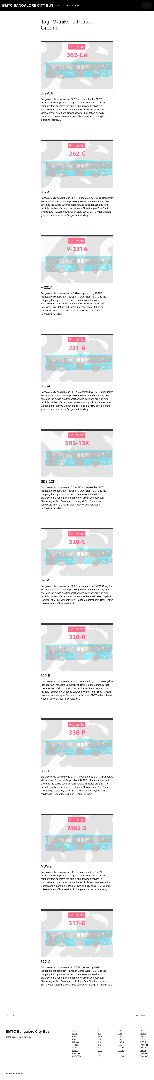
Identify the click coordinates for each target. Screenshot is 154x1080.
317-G (46, 962)
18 (99, 1053)
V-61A (143, 1050)
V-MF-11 (144, 1045)
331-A (45, 386)
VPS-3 (143, 1039)
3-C (99, 1048)
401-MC (75, 1042)
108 (120, 1039)
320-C (46, 580)
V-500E (75, 1045)
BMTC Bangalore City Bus (27, 5)
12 (99, 1056)
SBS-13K (48, 481)
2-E (99, 1045)
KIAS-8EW (76, 1056)
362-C (46, 192)
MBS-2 (46, 866)
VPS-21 (143, 1042)
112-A (121, 1056)
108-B (121, 1042)
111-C (121, 1048)
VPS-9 (143, 1031)
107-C (121, 1036)
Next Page (142, 1016)
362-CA (47, 93)
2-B (99, 1039)
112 (120, 1053)
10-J (100, 1050)
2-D (99, 1042)
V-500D (75, 1050)
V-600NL (144, 1053)
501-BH (75, 1039)
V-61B (143, 1048)
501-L (74, 1036)
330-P (45, 771)
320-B (45, 676)
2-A (99, 1033)
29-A (100, 1036)
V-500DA (76, 1048)
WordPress (20, 1073)
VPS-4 (143, 1036)
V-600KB (144, 1056)
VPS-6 (143, 1033)
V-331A (46, 287)
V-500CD (76, 1053)
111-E (121, 1050)
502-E (74, 1033)
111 (120, 1045)
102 (120, 1033)
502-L (74, 1031)
